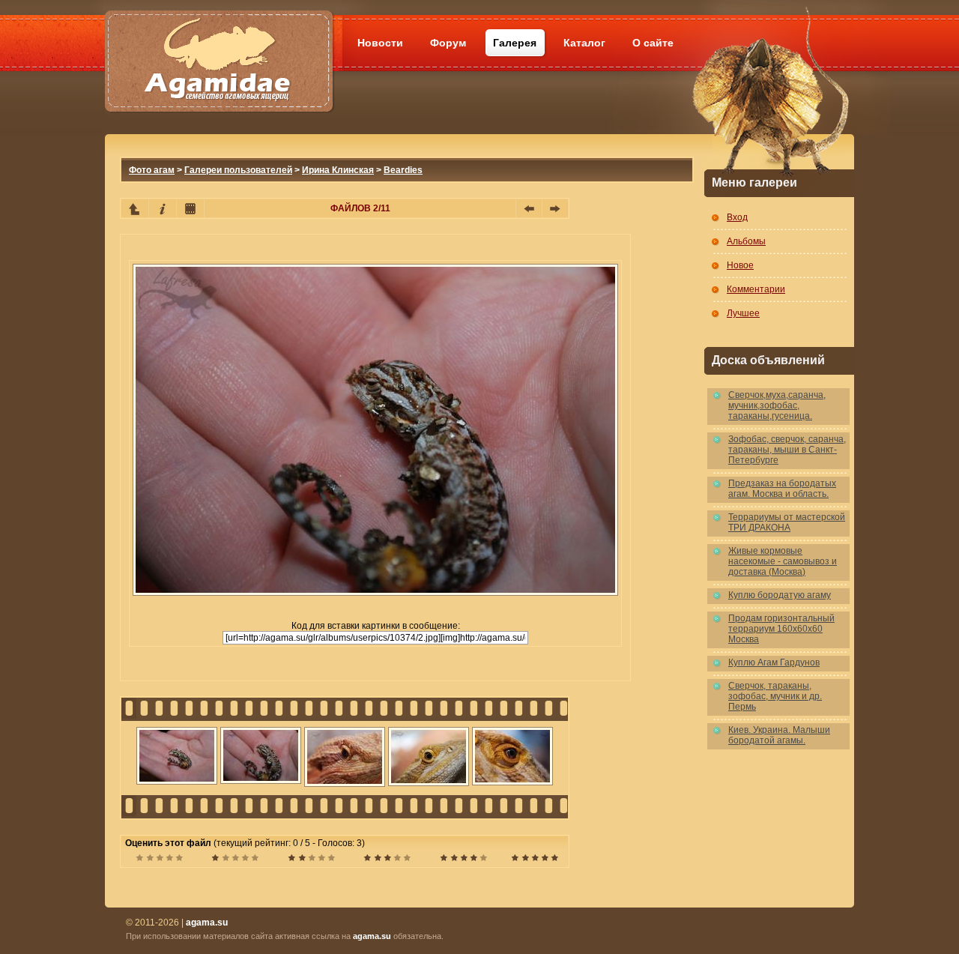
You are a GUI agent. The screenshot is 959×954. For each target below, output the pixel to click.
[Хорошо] (387, 859)
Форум (448, 43)
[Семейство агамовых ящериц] (218, 43)
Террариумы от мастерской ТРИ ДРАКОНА (786, 522)
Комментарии (756, 289)
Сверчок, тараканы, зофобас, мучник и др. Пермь (775, 696)
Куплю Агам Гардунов (774, 662)
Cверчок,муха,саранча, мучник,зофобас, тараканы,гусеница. (777, 405)
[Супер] (534, 859)
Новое (740, 265)
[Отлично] (463, 859)
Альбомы (746, 241)
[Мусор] (159, 859)
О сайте (653, 43)
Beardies (403, 170)
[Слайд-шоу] (190, 208)
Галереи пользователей (238, 170)
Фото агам (152, 170)
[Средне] (311, 859)
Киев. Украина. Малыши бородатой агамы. (779, 735)
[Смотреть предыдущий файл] (529, 208)
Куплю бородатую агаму (779, 595)
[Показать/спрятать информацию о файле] (162, 208)
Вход (737, 217)
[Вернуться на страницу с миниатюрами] (134, 208)
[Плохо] (235, 859)
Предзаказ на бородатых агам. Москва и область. (782, 488)
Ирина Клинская (338, 170)
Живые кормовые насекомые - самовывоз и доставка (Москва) (782, 561)
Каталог (584, 43)
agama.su (372, 936)
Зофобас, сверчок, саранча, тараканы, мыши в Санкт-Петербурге (787, 449)
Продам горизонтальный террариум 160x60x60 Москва (781, 628)
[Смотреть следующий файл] (555, 208)
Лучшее (743, 313)
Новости (380, 43)
